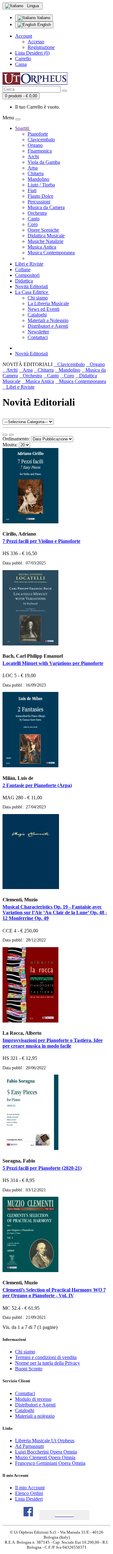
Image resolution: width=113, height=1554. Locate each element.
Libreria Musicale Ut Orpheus (44, 1440)
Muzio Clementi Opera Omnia (45, 1457)
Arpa (33, 167)
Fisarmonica (40, 151)
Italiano (43, 17)
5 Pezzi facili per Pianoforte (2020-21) (42, 1168)
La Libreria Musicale (48, 303)
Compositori (27, 275)
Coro (33, 224)
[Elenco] (5, 435)
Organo (35, 145)
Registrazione (41, 47)
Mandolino (38, 179)
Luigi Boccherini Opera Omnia (46, 1451)
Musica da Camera (46, 207)
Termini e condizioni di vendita (46, 1357)
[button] (64, 1515)
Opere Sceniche (43, 230)
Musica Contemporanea (51, 252)
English (43, 24)
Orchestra (37, 213)
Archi (33, 156)
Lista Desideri (29, 1499)
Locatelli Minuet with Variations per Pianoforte (53, 663)
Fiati (32, 190)
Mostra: (10, 444)
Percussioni (39, 201)
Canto (34, 218)
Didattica (24, 280)
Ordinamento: (16, 438)
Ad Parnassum (29, 1446)
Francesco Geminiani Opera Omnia (50, 1463)
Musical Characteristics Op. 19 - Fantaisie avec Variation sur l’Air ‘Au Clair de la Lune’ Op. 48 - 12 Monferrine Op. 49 (55, 912)
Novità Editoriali (31, 286)
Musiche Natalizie (45, 241)
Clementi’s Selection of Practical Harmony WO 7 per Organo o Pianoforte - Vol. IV (54, 1292)
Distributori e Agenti (48, 326)
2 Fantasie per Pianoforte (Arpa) (37, 785)
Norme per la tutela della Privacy (47, 1363)
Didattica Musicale (46, 235)
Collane (22, 269)
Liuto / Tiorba (41, 184)
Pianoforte (38, 134)
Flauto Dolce (40, 196)
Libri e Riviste (29, 264)
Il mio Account (30, 1487)
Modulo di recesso (33, 1399)
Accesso (36, 41)
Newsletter (38, 331)
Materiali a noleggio (35, 1416)
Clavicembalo (41, 139)
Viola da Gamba (44, 162)
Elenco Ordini (29, 1493)
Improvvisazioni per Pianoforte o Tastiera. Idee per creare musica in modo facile (53, 1043)
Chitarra (36, 173)
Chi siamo (38, 297)
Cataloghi (37, 314)
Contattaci (38, 337)
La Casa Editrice (32, 292)
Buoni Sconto (28, 1368)
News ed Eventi (43, 309)
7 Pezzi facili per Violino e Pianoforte (41, 541)
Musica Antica (42, 247)
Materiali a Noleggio (48, 320)
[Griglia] (11, 435)
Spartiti (22, 128)
